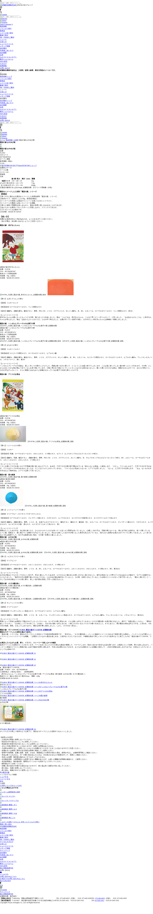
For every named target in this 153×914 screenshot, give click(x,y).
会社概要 (3, 53)
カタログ (3, 64)
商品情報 (3, 26)
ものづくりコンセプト (8, 57)
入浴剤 (15, 140)
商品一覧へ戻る (6, 824)
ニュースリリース (6, 44)
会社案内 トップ (6, 100)
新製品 (2, 833)
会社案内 (3, 48)
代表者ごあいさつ (6, 50)
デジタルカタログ (6, 842)
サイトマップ (5, 850)
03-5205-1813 (99, 900)
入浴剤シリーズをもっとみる (11, 785)
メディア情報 (5, 46)
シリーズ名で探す (6, 33)
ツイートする (5, 779)
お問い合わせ (5, 68)
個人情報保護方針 (6, 868)
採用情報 (3, 66)
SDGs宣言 (3, 61)
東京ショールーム (6, 59)
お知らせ (3, 42)
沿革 (1, 55)
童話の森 (5, 772)
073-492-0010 (100, 898)
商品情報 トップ (6, 76)
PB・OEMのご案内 (7, 37)
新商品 (2, 31)
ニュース (3, 39)
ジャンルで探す (6, 28)
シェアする (4, 777)
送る (1, 781)
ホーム (2, 140)
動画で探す (4, 35)
